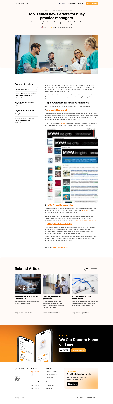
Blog (42, 10)
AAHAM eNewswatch (57, 110)
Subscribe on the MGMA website (85, 220)
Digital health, (57, 247)
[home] (21, 3)
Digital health (46, 10)
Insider (68, 247)
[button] (63, 4)
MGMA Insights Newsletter (60, 205)
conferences (85, 210)
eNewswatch (63, 123)
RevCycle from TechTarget (59, 224)
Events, (63, 247)
